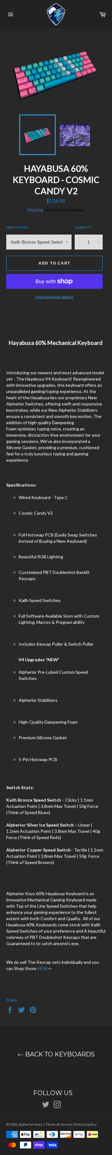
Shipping (35, 209)
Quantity (84, 227)
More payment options (54, 296)
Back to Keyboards (59, 1054)
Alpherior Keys (30, 1124)
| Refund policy (85, 1124)
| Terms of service (58, 1124)
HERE (42, 968)
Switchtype (17, 227)
